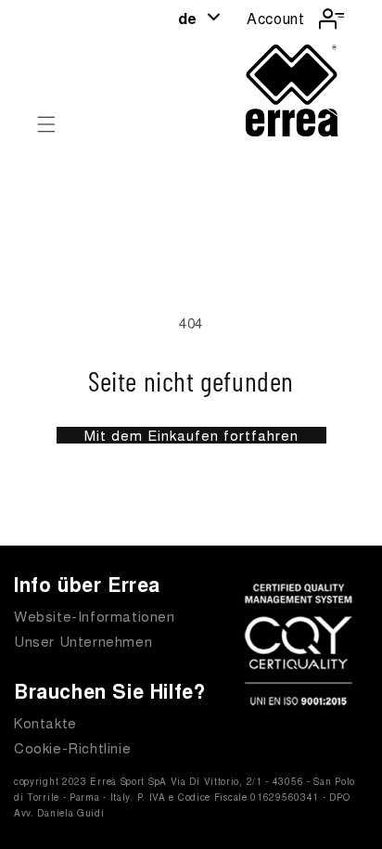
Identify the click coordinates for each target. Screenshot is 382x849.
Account (275, 18)
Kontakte (45, 722)
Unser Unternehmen (83, 640)
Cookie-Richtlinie (72, 747)
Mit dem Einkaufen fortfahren (191, 435)
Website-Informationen (94, 615)
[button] (46, 124)
